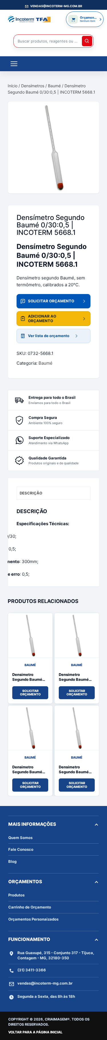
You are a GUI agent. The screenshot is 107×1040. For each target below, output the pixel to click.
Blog (12, 861)
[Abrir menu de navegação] (14, 63)
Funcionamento (29, 939)
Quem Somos (20, 837)
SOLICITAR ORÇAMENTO (51, 301)
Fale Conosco (20, 849)
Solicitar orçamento (30, 693)
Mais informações (32, 824)
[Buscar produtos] (87, 41)
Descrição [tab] (31, 493)
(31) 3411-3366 (31, 970)
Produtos (16, 895)
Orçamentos (25, 881)
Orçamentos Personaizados (33, 919)
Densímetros (32, 85)
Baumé (54, 85)
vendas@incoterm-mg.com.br (44, 983)
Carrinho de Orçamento (29, 907)
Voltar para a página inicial (35, 1032)
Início (12, 85)
